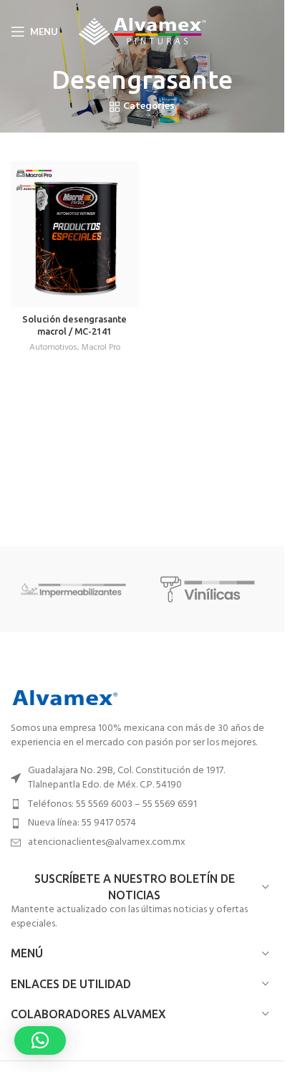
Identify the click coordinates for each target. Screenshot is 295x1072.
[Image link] (64, 697)
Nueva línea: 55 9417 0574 (82, 823)
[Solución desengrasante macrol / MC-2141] (75, 234)
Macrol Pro (101, 347)
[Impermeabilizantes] (74, 589)
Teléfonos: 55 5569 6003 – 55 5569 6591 (112, 804)
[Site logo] (142, 32)
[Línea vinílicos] (210, 589)
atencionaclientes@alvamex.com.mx (106, 842)
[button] (40, 1040)
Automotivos (53, 347)
